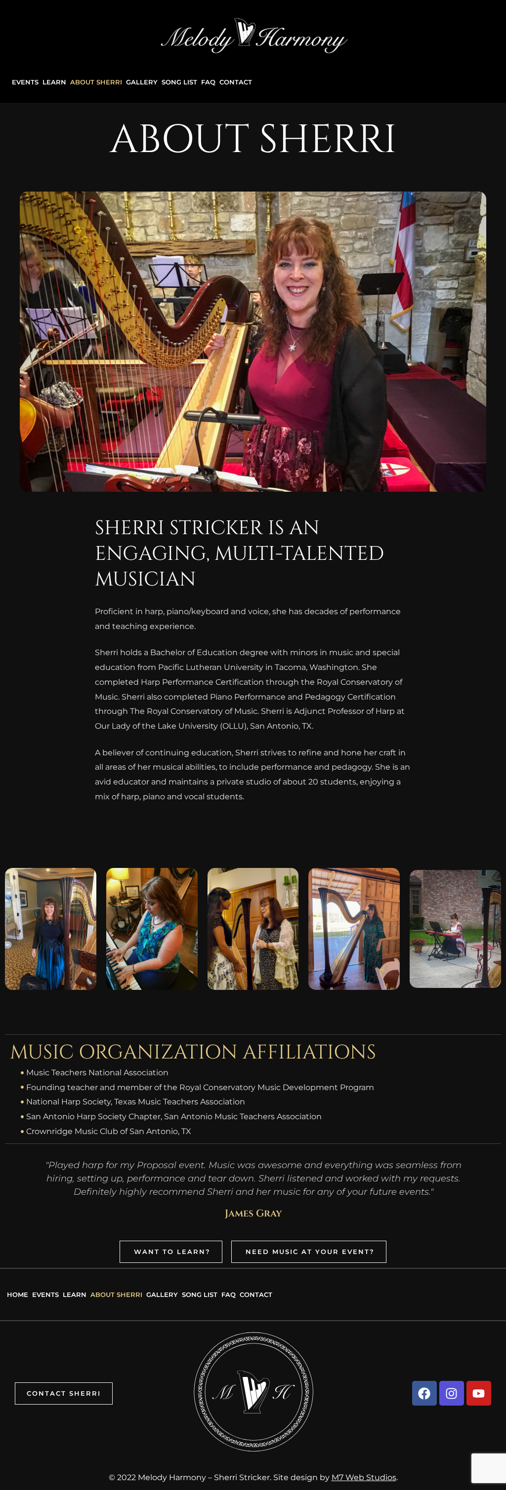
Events (25, 82)
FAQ (208, 82)
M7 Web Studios (364, 1477)
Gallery (142, 82)
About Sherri (96, 82)
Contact (235, 82)
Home (17, 1294)
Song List (179, 82)
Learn (54, 82)
